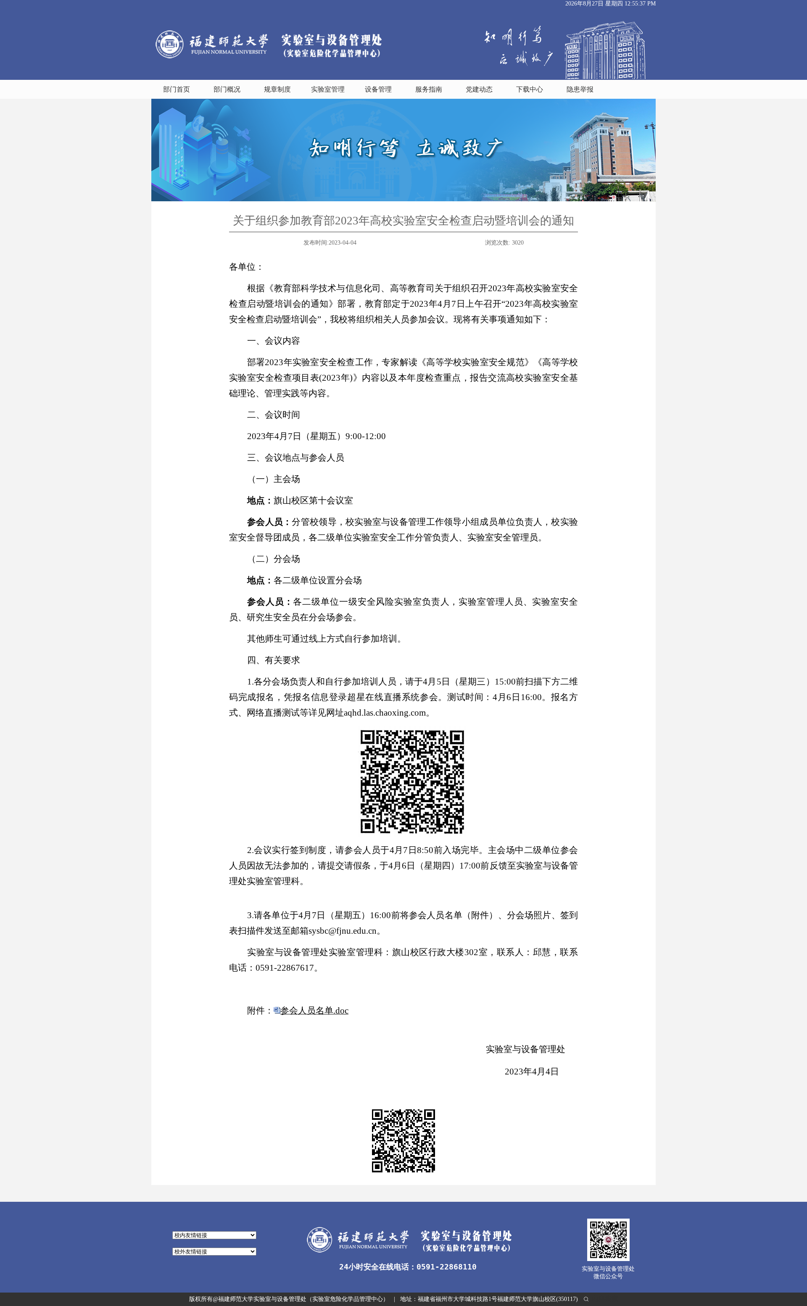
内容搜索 (604, 1298)
